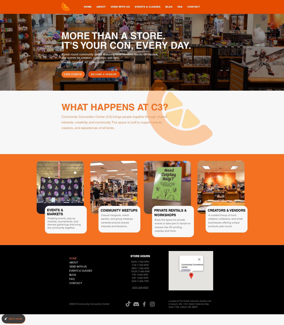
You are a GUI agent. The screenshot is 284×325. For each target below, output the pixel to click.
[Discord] (136, 304)
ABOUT (73, 262)
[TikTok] (128, 304)
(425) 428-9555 (140, 287)
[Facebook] (144, 304)
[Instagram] (152, 304)
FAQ (72, 279)
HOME (73, 258)
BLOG (72, 275)
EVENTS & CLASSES (77, 271)
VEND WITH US (77, 266)
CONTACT (75, 283)
